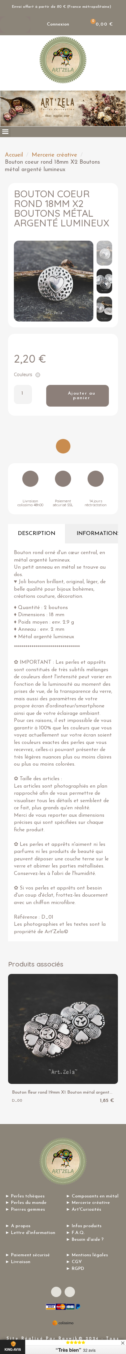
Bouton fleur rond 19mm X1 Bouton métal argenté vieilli (67, 1092)
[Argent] (38, 375)
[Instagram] (70, 1292)
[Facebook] (56, 1292)
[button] (77, 396)
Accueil (14, 155)
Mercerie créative (54, 155)
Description (36, 533)
